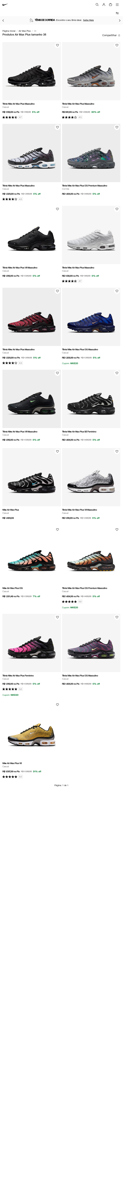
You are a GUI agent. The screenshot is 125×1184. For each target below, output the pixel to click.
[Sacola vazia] (110, 5)
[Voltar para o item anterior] (3, 20)
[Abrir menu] (117, 5)
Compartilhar (109, 35)
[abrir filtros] (117, 13)
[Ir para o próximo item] (120, 20)
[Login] (104, 5)
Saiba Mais (88, 20)
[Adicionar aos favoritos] (57, 45)
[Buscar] (97, 5)
